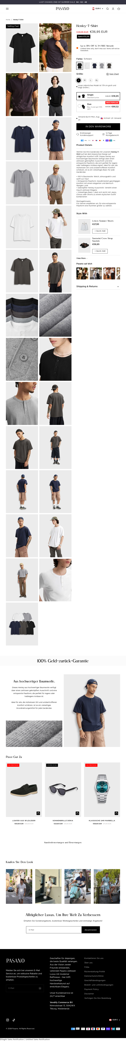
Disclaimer (89, 994)
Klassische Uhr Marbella (102, 821)
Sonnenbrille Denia (63, 821)
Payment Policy (91, 989)
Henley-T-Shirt (18, 19)
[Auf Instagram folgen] (7, 1020)
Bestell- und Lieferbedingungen (98, 985)
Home (8, 19)
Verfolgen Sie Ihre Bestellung (97, 998)
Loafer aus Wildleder (23, 821)
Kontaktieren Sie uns (93, 958)
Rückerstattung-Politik (94, 972)
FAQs (86, 967)
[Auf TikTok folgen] (14, 1020)
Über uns (88, 963)
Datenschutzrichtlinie (94, 976)
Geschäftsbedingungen (94, 980)
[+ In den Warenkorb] (38, 813)
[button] (98, 96)
